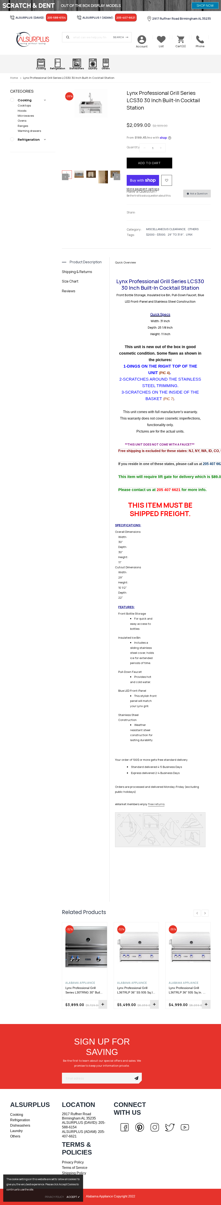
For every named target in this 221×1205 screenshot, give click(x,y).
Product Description (86, 262)
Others (193, 229)
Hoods (22, 111)
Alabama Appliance (80, 983)
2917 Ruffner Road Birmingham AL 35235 (181, 18)
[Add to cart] (102, 1004)
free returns (156, 804)
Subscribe (136, 1078)
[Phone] (200, 39)
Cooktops (24, 105)
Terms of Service (74, 1167)
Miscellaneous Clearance (165, 229)
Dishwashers (20, 1125)
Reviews (68, 291)
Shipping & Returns (77, 271)
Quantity (133, 147)
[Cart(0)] (180, 39)
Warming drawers (29, 131)
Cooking (25, 100)
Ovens (22, 121)
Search (118, 37)
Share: (131, 212)
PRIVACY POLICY (54, 1197)
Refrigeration (29, 139)
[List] (161, 39)
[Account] (141, 39)
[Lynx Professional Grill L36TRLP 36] (136, 947)
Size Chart (70, 281)
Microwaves (26, 116)
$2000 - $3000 (155, 234)
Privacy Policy (73, 1162)
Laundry (16, 1131)
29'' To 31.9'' (176, 234)
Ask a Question (198, 193)
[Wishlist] (166, 180)
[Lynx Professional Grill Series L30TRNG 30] (84, 947)
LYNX (189, 234)
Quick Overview (125, 262)
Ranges (23, 126)
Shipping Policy (74, 1173)
